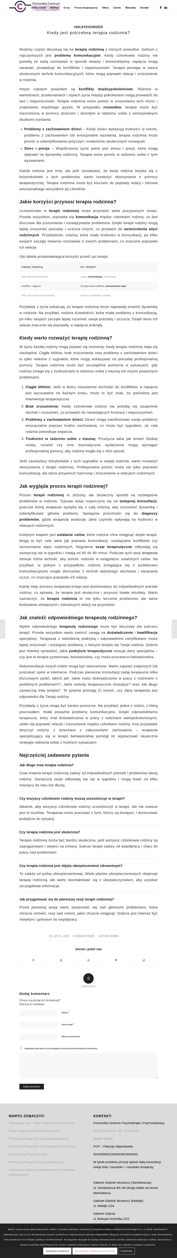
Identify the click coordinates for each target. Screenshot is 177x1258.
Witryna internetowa (71, 1036)
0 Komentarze (84, 936)
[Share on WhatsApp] (88, 960)
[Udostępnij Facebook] (33, 960)
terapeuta (150, 553)
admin (114, 936)
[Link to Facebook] (160, 7)
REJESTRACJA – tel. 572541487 (116, 1131)
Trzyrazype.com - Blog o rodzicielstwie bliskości (42, 1123)
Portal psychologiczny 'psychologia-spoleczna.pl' (42, 1146)
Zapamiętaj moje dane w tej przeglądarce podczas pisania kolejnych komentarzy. (61, 1048)
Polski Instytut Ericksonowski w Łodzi (34, 1131)
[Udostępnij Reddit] (143, 960)
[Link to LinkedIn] (165, 7)
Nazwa (65, 1012)
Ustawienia (126, 1251)
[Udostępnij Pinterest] (116, 960)
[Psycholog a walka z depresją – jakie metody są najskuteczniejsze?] (2, 629)
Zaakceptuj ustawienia (57, 1251)
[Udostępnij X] (61, 960)
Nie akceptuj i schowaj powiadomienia (95, 1251)
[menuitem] (38, 8)
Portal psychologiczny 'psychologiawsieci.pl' (39, 1138)
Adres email (68, 1024)
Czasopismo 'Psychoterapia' (28, 1154)
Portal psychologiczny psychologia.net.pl (36, 1162)
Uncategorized (88, 27)
